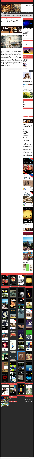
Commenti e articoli (25, 61)
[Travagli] (5, 400)
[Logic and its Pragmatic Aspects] (5, 398)
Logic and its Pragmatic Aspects (26, 31)
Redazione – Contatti (25, 60)
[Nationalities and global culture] (2, 400)
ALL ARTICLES (27, 12)
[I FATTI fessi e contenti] (2, 405)
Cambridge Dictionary (25, 111)
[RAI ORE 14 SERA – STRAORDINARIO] (7, 405)
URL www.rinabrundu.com (25, 59)
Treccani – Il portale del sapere (26, 109)
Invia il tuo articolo (11, 398)
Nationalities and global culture (26, 33)
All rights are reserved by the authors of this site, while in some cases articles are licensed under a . (27, 224)
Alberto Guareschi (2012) (25, 42)
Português (24, 104)
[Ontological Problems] (5, 405)
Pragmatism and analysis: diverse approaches (27, 29)
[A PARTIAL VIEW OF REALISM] (7, 398)
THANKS (19, 12)
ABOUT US (10, 12)
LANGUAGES (13, 12)
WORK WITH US (6, 13)
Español (23, 102)
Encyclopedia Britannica (25, 110)
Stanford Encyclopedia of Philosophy (27, 113)
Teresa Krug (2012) (25, 44)
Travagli (23, 34)
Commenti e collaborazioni (12, 399)
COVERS (17, 12)
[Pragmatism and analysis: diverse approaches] (2, 398)
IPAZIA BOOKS (2, 13)
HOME (1, 12)
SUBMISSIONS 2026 (23, 12)
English (23, 101)
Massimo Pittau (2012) (25, 43)
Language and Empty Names (25, 35)
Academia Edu (24, 112)
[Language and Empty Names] (7, 400)
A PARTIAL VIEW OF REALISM (25, 32)
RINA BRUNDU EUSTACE (5, 12)
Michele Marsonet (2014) (25, 45)
